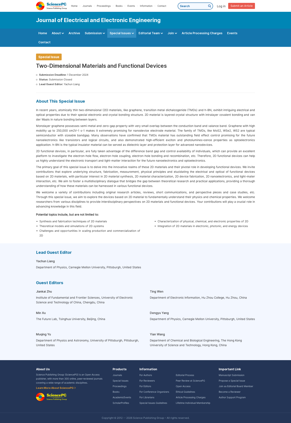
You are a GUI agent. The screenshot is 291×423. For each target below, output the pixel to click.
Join (171, 33)
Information (146, 6)
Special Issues (121, 33)
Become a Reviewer (229, 391)
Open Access (183, 386)
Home (74, 6)
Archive (74, 33)
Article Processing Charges (202, 33)
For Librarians (146, 397)
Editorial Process (185, 375)
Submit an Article (242, 5)
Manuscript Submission (231, 375)
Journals (87, 6)
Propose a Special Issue (232, 380)
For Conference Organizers (154, 391)
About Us (43, 369)
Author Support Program (232, 397)
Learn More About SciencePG (55, 387)
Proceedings (104, 6)
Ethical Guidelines (185, 391)
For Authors (145, 375)
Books (119, 6)
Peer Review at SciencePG (190, 380)
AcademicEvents (122, 397)
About (56, 33)
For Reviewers (147, 380)
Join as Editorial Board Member (236, 386)
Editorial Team (149, 33)
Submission (94, 33)
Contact (161, 6)
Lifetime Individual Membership (193, 403)
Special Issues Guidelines (153, 403)
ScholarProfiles (121, 403)
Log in (221, 6)
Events (131, 6)
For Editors (145, 386)
